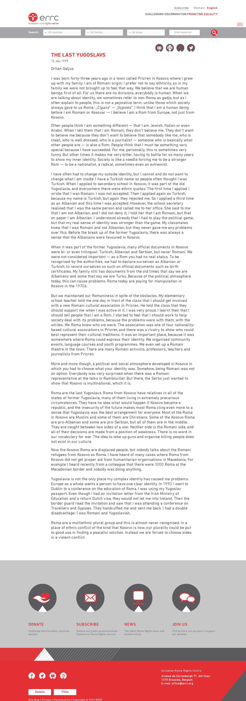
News (130, 625)
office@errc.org (182, 683)
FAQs (65, 692)
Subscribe (181, 8)
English (212, 8)
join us (180, 625)
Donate (40, 692)
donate (36, 625)
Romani (199, 8)
